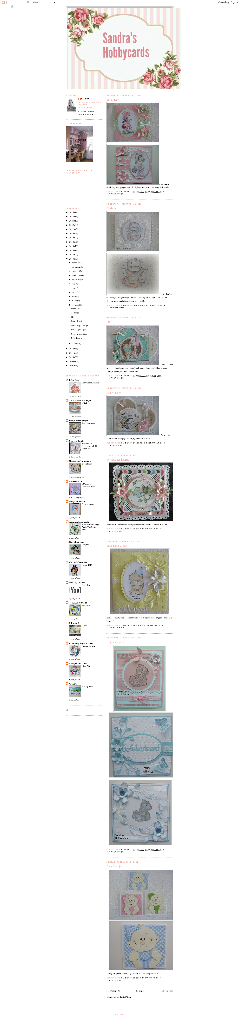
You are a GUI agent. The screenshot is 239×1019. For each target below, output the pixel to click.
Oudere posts (167, 990)
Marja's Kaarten (77, 501)
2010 (71, 357)
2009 (71, 361)
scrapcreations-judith (79, 521)
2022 (71, 224)
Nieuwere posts (113, 990)
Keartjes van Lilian (78, 663)
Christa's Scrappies (78, 562)
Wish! (84, 625)
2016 (71, 246)
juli (73, 283)
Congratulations (88, 504)
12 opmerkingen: (116, 307)
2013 (71, 258)
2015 (71, 250)
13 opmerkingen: (116, 628)
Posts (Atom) (125, 996)
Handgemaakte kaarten (80, 461)
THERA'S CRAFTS (78, 602)
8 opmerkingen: (116, 194)
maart (74, 300)
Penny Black (113, 392)
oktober (75, 271)
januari (75, 343)
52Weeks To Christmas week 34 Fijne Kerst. (89, 446)
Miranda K (74, 622)
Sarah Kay (112, 99)
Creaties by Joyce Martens (81, 643)
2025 (71, 212)
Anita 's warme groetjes (80, 400)
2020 (71, 233)
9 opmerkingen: (116, 531)
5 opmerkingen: (116, 852)
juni (74, 287)
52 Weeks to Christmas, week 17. (90, 485)
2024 (71, 216)
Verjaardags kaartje (117, 459)
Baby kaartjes (114, 866)
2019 (71, 237)
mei (74, 292)
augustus (76, 279)
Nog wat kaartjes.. (117, 642)
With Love (86, 403)
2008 (71, 365)
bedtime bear (87, 605)
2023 (71, 220)
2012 (71, 348)
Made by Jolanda (77, 582)
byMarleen (74, 379)
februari (75, 304)
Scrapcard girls (76, 440)
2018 (71, 241)
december (76, 262)
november (76, 266)
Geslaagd (111, 208)
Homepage (141, 990)
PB (108, 322)
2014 (71, 254)
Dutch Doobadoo (77, 541)
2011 (71, 352)
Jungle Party (86, 585)
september (76, 275)
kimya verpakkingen (78, 420)
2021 (71, 229)
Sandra (85, 99)
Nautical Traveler (88, 646)
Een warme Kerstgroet (90, 382)
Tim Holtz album (88, 423)
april (74, 296)
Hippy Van (86, 666)
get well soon (87, 463)
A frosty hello (87, 686)
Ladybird (85, 544)
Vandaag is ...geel (116, 546)
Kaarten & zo (75, 481)
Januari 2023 (87, 564)
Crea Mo (73, 683)
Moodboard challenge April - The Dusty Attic (90, 527)
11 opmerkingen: (116, 445)
